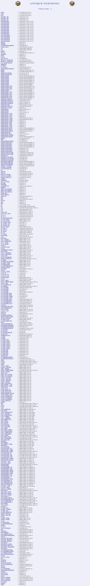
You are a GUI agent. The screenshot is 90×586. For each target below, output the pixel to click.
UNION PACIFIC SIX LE (6, 133)
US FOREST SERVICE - (6, 315)
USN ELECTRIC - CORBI (7, 449)
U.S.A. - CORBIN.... (5, 239)
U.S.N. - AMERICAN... (6, 409)
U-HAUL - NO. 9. (4, 46)
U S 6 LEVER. (4, 235)
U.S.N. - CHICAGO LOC (6, 415)
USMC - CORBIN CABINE (7, 370)
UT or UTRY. (4, 581)
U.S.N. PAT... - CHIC (5, 486)
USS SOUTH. (4, 548)
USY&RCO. (3, 560)
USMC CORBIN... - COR (6, 384)
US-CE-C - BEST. (5, 226)
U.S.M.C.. (3, 363)
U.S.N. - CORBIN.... (5, 416)
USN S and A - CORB (6, 491)
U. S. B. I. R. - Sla (5, 276)
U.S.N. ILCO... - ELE (5, 461)
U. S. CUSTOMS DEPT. (6, 300)
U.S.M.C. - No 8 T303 (6, 378)
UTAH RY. (3, 571)
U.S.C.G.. (3, 278)
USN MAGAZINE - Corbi (6, 468)
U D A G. (3, 57)
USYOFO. (3, 567)
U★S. (2, 15)
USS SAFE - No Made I (6, 541)
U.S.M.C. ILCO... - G (5, 389)
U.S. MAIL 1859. (4, 351)
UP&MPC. (3, 178)
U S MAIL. (3, 336)
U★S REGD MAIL (5, 21)
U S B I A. (3, 270)
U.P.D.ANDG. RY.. (5, 186)
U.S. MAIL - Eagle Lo (5, 345)
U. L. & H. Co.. (4, 67)
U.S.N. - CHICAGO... (5, 413)
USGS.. (2, 322)
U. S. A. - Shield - (5, 242)
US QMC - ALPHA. (5, 518)
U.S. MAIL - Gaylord (5, 347)
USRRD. (3, 525)
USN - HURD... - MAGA (6, 429)
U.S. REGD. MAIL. (5, 522)
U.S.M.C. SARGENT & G (6, 396)
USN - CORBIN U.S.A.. (6, 419)
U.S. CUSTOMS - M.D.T (6, 299)
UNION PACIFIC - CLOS (6, 113)
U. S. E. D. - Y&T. (5, 310)
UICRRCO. (3, 65)
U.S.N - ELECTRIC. (5, 425)
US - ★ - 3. (3, 216)
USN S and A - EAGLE (6, 493)
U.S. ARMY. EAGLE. (5, 264)
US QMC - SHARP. (5, 519)
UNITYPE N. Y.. (4, 155)
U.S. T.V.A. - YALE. (5, 557)
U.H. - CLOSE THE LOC (6, 62)
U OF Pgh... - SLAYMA (6, 167)
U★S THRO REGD (5, 35)
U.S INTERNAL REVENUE (7, 326)
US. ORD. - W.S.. (5, 510)
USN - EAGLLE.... (5, 423)
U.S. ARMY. (3, 260)
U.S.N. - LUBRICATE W (6, 432)
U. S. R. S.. (3, 526)
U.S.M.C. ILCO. (4, 387)
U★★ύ (2, 12)
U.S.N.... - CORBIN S (6, 418)
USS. (2, 529)
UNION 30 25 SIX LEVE (6, 74)
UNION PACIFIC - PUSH (6, 117)
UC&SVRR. (3, 54)
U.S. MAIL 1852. (4, 349)
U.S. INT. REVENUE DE (6, 332)
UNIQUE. (3, 138)
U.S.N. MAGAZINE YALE (7, 483)
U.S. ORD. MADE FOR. (6, 512)
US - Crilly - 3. (4, 229)
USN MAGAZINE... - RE (6, 476)
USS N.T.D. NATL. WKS (6, 538)
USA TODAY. (4, 268)
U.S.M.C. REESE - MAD (6, 394)
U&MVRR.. (3, 44)
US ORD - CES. (4, 507)
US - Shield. (3, 231)
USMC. (2, 360)
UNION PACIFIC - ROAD (7, 120)
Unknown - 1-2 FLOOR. (6, 165)
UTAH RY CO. (4, 573)
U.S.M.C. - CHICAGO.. (6, 367)
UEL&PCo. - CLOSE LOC (7, 61)
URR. (2, 203)
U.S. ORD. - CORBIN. (6, 509)
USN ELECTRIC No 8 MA (7, 460)
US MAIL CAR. (4, 355)
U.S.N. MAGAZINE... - (6, 477)
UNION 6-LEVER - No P (6, 86)
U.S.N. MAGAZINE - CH (6, 467)
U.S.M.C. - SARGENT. (6, 380)
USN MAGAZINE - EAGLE (7, 470)
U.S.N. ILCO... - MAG (6, 462)
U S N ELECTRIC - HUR (6, 455)
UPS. (2, 197)
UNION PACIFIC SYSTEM (7, 135)
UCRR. (2, 55)
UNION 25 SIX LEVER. (6, 73)
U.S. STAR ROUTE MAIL (7, 549)
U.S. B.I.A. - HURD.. (5, 271)
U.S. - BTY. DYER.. (5, 219)
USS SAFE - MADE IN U (6, 539)
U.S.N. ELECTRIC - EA (6, 452)
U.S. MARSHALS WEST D (7, 358)
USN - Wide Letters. (5, 439)
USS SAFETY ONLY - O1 (7, 545)
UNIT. (2, 139)
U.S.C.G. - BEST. (5, 280)
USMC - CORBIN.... (5, 368)
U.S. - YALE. (4, 234)
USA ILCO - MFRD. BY (6, 258)
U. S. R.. (3, 520)
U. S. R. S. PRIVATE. (6, 528)
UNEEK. (3, 70)
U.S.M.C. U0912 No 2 (6, 400)
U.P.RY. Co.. (3, 196)
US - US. (3, 232)
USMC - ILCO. (4, 373)
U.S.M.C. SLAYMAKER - (6, 399)
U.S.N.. (2, 405)
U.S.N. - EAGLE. (4, 422)
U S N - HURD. (4, 428)
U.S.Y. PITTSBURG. (5, 568)
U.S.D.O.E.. (3, 305)
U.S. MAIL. (3, 338)
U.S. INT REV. (4, 331)
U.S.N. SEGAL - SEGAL (6, 497)
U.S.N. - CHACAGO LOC (7, 412)
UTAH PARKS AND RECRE (7, 570)
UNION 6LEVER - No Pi (6, 93)
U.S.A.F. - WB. (4, 255)
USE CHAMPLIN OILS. (6, 307)
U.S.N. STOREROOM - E (7, 500)
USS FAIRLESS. (5, 532)
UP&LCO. (3, 171)
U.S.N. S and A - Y (5, 496)
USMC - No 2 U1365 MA (6, 376)
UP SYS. (3, 200)
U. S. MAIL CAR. (4, 354)
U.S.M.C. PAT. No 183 (6, 391)
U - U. (2, 49)
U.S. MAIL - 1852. (5, 339)
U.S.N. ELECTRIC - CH (6, 448)
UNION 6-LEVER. (5, 84)
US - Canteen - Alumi (6, 222)
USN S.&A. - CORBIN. (6, 489)
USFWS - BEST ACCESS (7, 316)
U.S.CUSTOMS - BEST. (6, 294)
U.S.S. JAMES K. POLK (6, 533)
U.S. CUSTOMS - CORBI (7, 296)
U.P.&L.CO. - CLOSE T (6, 175)
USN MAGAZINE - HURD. (7, 473)
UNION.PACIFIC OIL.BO (6, 128)
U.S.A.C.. (3, 248)
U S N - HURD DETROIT (7, 431)
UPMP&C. (3, 187)
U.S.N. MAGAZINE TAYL (6, 481)
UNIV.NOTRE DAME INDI (7, 161)
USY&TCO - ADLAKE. (6, 562)
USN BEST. (3, 441)
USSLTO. (3, 536)
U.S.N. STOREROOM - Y (7, 502)
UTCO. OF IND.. (4, 574)
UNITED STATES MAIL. (6, 144)
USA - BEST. (4, 238)
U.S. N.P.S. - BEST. (5, 487)
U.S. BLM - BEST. (5, 277)
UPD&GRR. (3, 184)
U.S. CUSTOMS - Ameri (6, 293)
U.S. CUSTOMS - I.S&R (6, 297)
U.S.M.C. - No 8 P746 (6, 377)
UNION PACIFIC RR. (6, 132)
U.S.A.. (2, 236)
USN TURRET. (4, 503)
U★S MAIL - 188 (4, 16)
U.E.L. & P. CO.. (4, 58)
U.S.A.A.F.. (3, 245)
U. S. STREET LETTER (6, 552)
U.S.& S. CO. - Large (5, 213)
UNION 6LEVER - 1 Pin (6, 91)
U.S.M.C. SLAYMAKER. (6, 397)
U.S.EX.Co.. (3, 312)
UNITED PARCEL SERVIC (7, 141)
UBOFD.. (3, 51)
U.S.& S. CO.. (4, 212)
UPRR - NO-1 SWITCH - (6, 190)
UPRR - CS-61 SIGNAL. (6, 188)
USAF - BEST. (4, 251)
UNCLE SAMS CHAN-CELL (7, 68)
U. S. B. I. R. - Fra (5, 274)
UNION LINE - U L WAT (6, 107)
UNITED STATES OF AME (7, 152)
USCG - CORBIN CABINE (7, 281)
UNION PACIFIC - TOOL (6, 125)
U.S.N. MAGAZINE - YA (6, 480)
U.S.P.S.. (3, 516)
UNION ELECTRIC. (5, 104)
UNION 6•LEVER (5, 78)
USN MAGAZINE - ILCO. (6, 474)
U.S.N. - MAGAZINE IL (6, 434)
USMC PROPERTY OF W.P (7, 393)
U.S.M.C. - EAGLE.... (5, 371)
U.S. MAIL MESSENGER (7, 357)
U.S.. (2, 207)
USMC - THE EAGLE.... (6, 383)
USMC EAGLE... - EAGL (6, 386)
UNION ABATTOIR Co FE (7, 100)
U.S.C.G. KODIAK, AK (6, 284)
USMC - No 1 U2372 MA (6, 374)
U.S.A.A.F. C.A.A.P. (5, 247)
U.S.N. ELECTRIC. (5, 447)
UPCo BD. (3, 183)
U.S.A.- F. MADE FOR (6, 241)
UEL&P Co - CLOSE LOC (7, 60)
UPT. (2, 202)
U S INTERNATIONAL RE (7, 328)
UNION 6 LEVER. (5, 90)
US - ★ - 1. (3, 215)
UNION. (2, 71)
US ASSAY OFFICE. (5, 267)
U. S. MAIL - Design (5, 341)
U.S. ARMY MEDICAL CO (7, 265)
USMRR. (3, 402)
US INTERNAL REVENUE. (7, 325)
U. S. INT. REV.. (4, 329)
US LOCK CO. (4, 334)
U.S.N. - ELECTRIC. (5, 426)
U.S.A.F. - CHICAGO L (6, 252)
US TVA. (3, 555)
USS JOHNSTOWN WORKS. (8, 535)
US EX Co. (3, 313)
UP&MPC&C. (4, 180)
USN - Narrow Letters (6, 436)
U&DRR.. (3, 42)
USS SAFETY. (4, 542)
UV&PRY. (3, 583)
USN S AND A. (4, 490)
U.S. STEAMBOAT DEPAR (7, 551)
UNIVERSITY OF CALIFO (7, 157)
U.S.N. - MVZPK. (5, 435)
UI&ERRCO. (4, 64)
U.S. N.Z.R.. (3, 506)
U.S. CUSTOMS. (5, 287)
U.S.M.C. (3, 361)
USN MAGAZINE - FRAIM (7, 471)
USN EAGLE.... (4, 445)
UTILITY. (3, 576)
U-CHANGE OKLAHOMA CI (7, 45)
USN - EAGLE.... (4, 420)
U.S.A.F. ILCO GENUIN (6, 257)
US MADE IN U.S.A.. (5, 335)
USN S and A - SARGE (6, 494)
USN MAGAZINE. (5, 464)
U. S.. (2, 209)
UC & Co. (3, 52)
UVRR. (2, 584)
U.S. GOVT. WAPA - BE (6, 320)
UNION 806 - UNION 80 (6, 99)
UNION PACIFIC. (5, 109)
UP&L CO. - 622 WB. (5, 174)
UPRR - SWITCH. (5, 194)
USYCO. (3, 565)
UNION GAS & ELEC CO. (7, 106)
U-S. (2, 48)
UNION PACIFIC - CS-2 (6, 116)
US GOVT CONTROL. (6, 318)
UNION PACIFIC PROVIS (7, 131)
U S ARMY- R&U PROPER (7, 261)
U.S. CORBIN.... (4, 286)
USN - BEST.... (4, 410)
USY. (2, 558)
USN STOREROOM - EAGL (7, 499)
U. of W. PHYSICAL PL (6, 168)
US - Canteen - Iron (5, 223)
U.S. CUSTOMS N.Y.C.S (6, 303)
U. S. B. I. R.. (4, 273)
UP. (1, 170)
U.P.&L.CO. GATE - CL (6, 177)
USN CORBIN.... (4, 442)
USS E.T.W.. (3, 531)
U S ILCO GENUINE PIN (6, 323)
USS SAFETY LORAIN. (6, 544)
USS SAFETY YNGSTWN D (7, 547)
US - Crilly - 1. (4, 228)
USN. (2, 403)
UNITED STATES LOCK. (7, 142)
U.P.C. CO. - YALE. (5, 181)
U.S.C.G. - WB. (4, 283)
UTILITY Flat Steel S (5, 580)
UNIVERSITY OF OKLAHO (7, 160)
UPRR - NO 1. (4, 193)
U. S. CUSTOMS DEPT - (6, 302)
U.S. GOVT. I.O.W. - (5, 319)
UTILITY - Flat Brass (5, 577)
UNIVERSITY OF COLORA (7, 158)
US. (2, 204)
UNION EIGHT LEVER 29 (7, 102)
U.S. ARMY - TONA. (5, 263)
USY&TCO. (3, 561)
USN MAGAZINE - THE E (7, 478)
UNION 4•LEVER (5, 75)
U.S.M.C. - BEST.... (5, 365)
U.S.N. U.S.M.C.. (5, 505)
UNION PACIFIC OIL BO (6, 129)
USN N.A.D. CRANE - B (6, 484)
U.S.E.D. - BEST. (5, 309)
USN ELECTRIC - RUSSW (7, 458)
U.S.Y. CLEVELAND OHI (6, 564)
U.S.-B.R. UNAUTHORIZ (6, 218)
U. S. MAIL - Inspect (5, 348)
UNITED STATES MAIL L (7, 148)
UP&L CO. (3, 173)
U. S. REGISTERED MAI (6, 523)
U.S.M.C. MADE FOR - (6, 390)
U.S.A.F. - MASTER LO (6, 254)
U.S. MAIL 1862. (4, 352)
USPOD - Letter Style (6, 513)
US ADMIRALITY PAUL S (7, 249)
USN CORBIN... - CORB (6, 444)
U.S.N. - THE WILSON (6, 438)
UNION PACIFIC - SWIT (6, 122)
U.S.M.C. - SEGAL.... (5, 381)
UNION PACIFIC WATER (7, 136)
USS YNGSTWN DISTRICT (7, 554)
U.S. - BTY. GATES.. (5, 221)
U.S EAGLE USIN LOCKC (7, 306)
